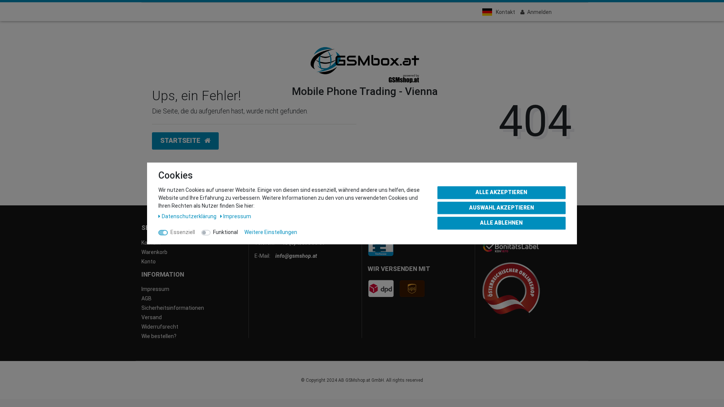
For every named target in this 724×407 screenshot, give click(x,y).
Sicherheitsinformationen (172, 308)
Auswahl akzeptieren (501, 208)
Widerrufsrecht (159, 327)
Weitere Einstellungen (270, 232)
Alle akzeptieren (501, 192)
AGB (146, 298)
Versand (151, 317)
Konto (148, 262)
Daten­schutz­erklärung (190, 216)
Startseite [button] (181, 140)
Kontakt (505, 12)
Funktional (225, 232)
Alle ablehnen (501, 223)
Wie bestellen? (158, 336)
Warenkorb (154, 252)
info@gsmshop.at (296, 256)
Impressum (155, 289)
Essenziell (182, 232)
